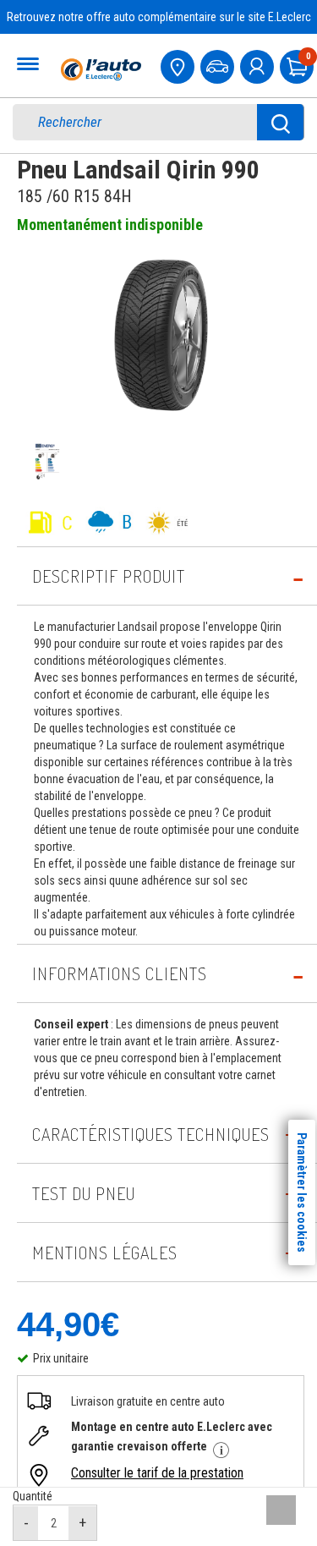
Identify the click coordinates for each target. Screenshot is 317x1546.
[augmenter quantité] (82, 1523)
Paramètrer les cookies (302, 1192)
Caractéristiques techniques (151, 1134)
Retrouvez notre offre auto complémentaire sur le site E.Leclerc (159, 17)
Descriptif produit (108, 576)
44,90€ (68, 1324)
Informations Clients (119, 973)
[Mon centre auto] (179, 64)
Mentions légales (105, 1253)
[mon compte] (258, 64)
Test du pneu (83, 1193)
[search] (147, 122)
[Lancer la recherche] (280, 122)
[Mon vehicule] (219, 64)
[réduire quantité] (26, 1523)
